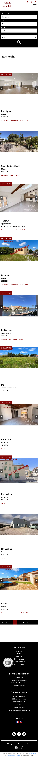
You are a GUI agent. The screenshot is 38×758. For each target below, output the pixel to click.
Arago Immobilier (19, 696)
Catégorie (5, 13)
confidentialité (32, 753)
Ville (3, 27)
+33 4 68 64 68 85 (19, 708)
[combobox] (19, 17)
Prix (3, 34)
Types (3, 20)
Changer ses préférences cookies (18, 744)
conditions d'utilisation (14, 755)
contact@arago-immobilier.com (19, 710)
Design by (21, 747)
